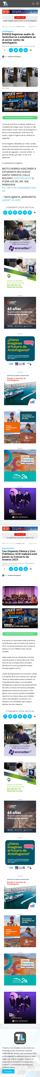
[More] (30, 50)
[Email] (25, 212)
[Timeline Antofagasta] (3, 57)
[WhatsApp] (21, 50)
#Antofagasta (23, 178)
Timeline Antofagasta (14, 56)
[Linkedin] (26, 50)
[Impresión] (30, 212)
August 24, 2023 (11, 200)
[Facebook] (11, 50)
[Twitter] (16, 50)
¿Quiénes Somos (8, 1067)
